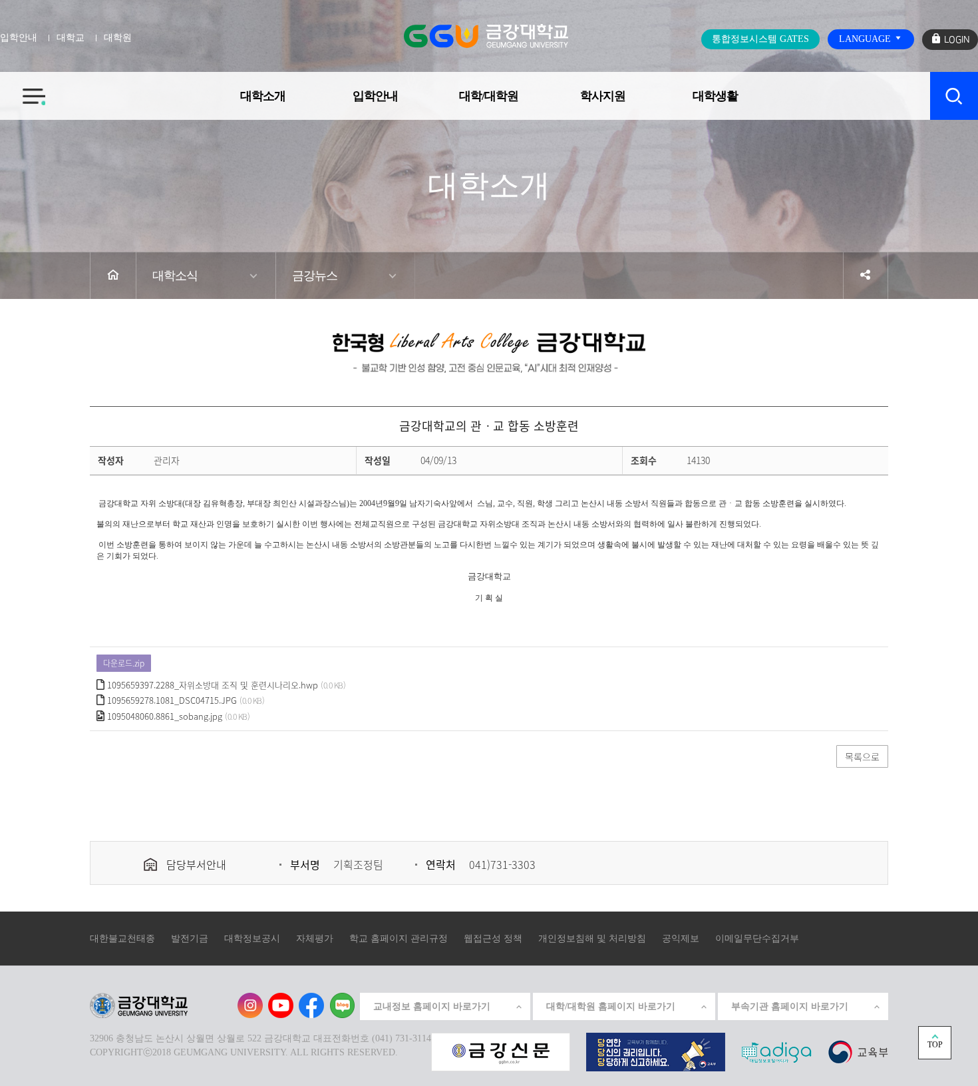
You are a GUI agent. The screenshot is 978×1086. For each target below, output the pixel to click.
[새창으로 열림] (500, 1051)
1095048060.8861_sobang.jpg (164, 716)
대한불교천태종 (122, 939)
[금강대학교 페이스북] (311, 1005)
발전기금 (189, 939)
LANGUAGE (866, 39)
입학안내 (375, 96)
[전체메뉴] (22, 88)
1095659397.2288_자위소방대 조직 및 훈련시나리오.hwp (212, 685)
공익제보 (680, 939)
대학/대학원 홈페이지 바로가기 (610, 1006)
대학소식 (175, 275)
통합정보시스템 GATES (760, 39)
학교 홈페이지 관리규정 (398, 939)
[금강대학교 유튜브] (280, 1005)
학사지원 (602, 96)
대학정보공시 (252, 939)
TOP (935, 1044)
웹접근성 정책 (493, 939)
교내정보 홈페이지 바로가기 (431, 1006)
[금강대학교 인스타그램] (250, 1005)
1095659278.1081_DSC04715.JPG (172, 700)
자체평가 (314, 939)
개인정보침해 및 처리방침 (592, 939)
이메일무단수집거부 (757, 939)
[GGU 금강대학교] (486, 36)
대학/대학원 (488, 96)
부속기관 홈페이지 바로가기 (789, 1006)
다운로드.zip (123, 663)
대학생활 (715, 96)
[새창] (858, 1051)
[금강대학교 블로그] (342, 1005)
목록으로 (862, 756)
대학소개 (262, 96)
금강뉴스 (314, 275)
